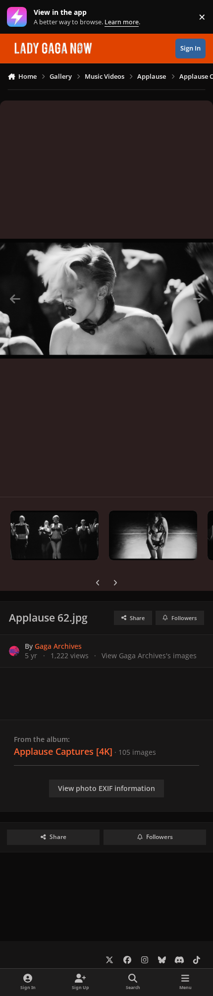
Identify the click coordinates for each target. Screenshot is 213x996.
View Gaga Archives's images (149, 655)
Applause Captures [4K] (63, 751)
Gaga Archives (58, 646)
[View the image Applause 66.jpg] (54, 535)
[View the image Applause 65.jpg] (153, 535)
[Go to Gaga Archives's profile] (14, 651)
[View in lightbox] (106, 299)
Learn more (19, 17)
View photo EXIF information (106, 788)
